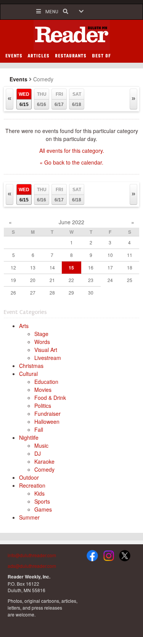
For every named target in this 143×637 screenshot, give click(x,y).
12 (13, 267)
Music (41, 445)
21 (52, 280)
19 (13, 280)
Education (46, 381)
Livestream (47, 357)
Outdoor (29, 477)
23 (90, 280)
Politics (42, 405)
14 (52, 267)
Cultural (28, 373)
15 (71, 267)
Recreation (32, 485)
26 (13, 292)
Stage (41, 334)
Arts (24, 326)
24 (110, 280)
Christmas (31, 365)
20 (32, 280)
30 (90, 292)
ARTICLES (39, 56)
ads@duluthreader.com (32, 566)
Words (42, 341)
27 (32, 292)
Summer (29, 517)
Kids (39, 493)
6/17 (59, 99)
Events (18, 79)
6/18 (76, 99)
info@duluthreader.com (32, 555)
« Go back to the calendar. (71, 162)
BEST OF (101, 56)
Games (43, 509)
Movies (42, 389)
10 (110, 255)
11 (129, 255)
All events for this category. (71, 150)
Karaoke (44, 461)
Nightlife (29, 437)
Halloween (46, 421)
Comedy (44, 469)
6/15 (24, 99)
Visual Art (45, 349)
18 (129, 267)
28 (52, 292)
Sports (42, 501)
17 (110, 267)
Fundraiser (47, 413)
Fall (38, 429)
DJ (37, 453)
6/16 (42, 99)
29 (71, 292)
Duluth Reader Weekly (72, 35)
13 (32, 267)
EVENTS (13, 56)
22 (71, 280)
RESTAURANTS (71, 56)
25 (129, 280)
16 (90, 267)
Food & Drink (50, 397)
